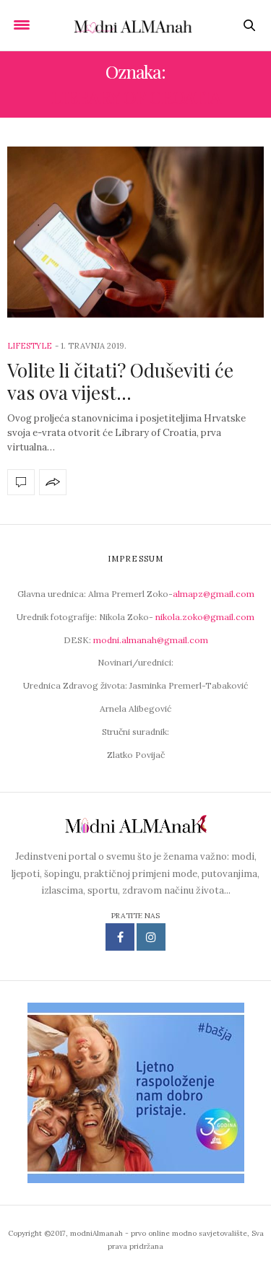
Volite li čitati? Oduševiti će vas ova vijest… (120, 381)
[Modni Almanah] (135, 25)
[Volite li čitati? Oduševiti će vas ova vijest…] (135, 232)
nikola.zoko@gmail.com (204, 616)
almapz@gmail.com (213, 593)
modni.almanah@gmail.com (150, 640)
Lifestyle (29, 346)
